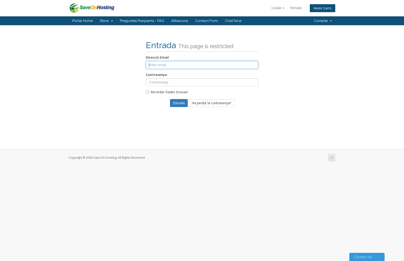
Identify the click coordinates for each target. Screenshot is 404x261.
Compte (321, 21)
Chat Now (233, 21)
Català (276, 8)
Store (105, 21)
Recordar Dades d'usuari (169, 92)
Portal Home (82, 21)
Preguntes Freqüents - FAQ (142, 21)
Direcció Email (157, 57)
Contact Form (206, 21)
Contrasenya (156, 74)
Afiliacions (179, 21)
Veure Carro (323, 8)
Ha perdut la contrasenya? (211, 103)
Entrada (296, 8)
